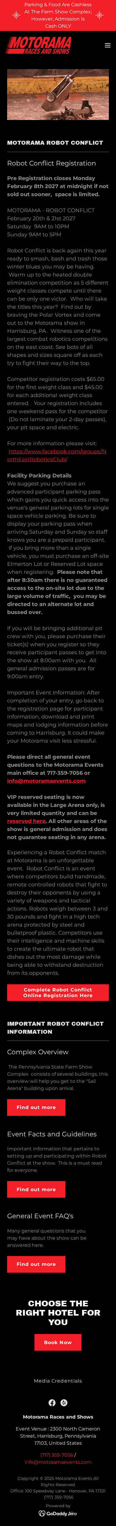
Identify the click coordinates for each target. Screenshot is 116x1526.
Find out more (36, 1107)
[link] (38, 45)
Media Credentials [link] (58, 1381)
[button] (108, 45)
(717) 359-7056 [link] (56, 1455)
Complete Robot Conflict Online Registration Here (58, 992)
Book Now (58, 1342)
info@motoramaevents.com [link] (58, 1462)
